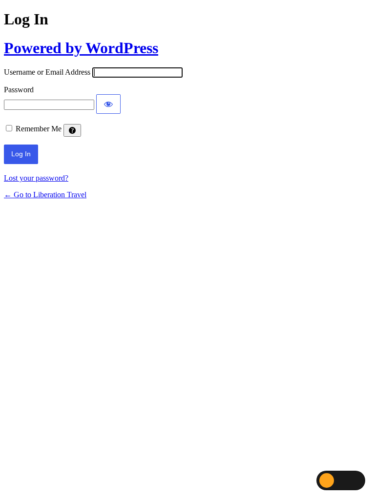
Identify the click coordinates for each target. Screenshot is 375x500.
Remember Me (39, 129)
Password (19, 89)
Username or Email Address (47, 72)
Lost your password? (36, 178)
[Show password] (108, 104)
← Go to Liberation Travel (45, 194)
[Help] (72, 130)
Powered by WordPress (81, 48)
